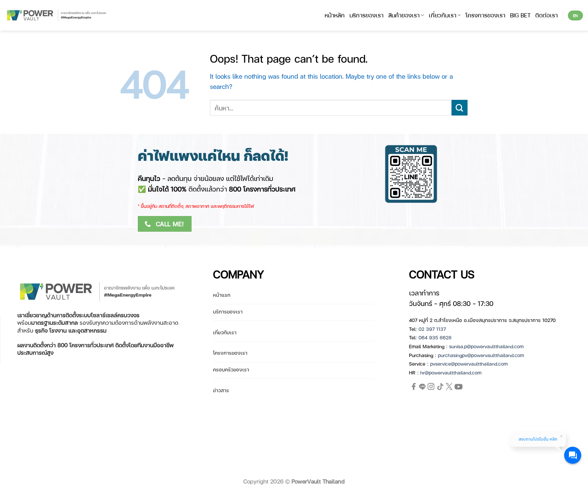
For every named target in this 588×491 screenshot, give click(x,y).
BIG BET (520, 15)
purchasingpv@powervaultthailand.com (481, 355)
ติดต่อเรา (546, 15)
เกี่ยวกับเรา (442, 15)
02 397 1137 (432, 328)
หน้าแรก (221, 294)
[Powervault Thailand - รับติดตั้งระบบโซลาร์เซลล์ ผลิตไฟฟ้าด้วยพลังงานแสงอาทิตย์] (57, 15)
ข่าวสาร (221, 390)
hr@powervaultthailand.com (450, 372)
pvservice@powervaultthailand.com (469, 363)
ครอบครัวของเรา (231, 369)
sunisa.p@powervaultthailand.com (486, 346)
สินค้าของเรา (404, 15)
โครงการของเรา (485, 15)
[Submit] (460, 108)
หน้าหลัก (335, 15)
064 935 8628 (435, 337)
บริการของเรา (366, 15)
